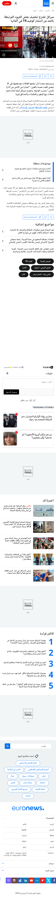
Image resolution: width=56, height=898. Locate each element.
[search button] (7, 746)
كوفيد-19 (28, 261)
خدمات (51, 864)
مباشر (6, 3)
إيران (44, 776)
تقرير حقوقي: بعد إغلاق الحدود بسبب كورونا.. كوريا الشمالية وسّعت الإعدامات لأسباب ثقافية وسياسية (33, 250)
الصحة (24, 836)
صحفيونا (51, 853)
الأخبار (47, 11)
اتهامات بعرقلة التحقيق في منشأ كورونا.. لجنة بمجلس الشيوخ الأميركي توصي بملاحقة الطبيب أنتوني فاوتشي (31, 241)
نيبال (12, 776)
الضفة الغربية (40, 789)
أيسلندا (28, 796)
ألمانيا (34, 11)
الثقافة (24, 841)
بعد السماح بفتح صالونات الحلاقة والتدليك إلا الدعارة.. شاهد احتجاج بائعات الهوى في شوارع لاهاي (31, 231)
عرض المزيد (49, 871)
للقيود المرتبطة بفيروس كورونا (34, 107)
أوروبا (52, 824)
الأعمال (51, 830)
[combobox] (28, 746)
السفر (52, 841)
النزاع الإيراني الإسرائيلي (28, 763)
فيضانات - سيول (28, 776)
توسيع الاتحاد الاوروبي (19, 789)
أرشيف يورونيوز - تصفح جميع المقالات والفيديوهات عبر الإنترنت (15, 854)
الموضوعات (50, 818)
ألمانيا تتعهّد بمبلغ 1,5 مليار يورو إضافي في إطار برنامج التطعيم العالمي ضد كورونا (31, 179)
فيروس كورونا (45, 261)
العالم (40, 11)
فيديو (52, 847)
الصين (13, 783)
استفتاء (42, 783)
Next (52, 836)
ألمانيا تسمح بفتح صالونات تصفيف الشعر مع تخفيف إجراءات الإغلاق (32, 170)
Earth (24, 830)
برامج (24, 847)
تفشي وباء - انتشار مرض (41, 274)
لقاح (23, 274)
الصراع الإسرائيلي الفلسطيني (38, 769)
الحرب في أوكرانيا (13, 769)
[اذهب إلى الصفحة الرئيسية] (46, 3)
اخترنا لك (48, 501)
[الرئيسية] (53, 11)
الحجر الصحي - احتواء (42, 267)
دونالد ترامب (27, 783)
